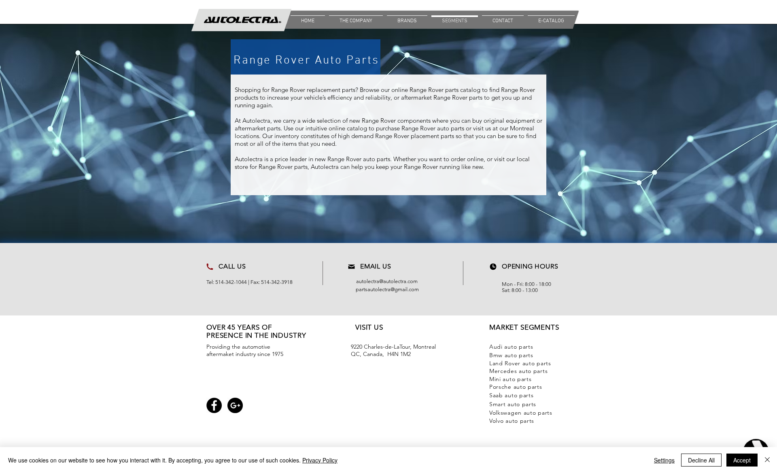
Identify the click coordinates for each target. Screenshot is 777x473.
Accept (742, 460)
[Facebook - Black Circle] (214, 405)
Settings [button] (664, 460)
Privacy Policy (320, 460)
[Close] (767, 460)
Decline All (701, 460)
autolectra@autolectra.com (387, 281)
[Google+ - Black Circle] (235, 405)
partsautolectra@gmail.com (387, 289)
